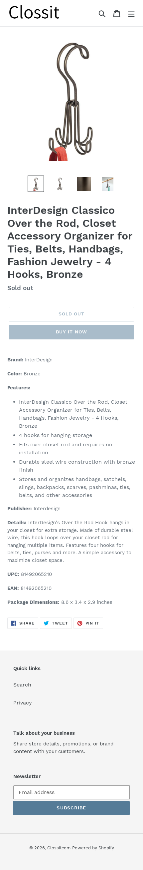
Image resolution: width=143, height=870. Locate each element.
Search (22, 684)
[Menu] (131, 13)
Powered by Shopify (93, 847)
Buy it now (71, 331)
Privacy (22, 702)
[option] (36, 184)
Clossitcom (59, 847)
